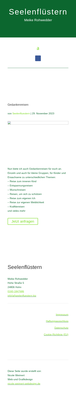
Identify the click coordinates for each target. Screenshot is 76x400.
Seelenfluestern (21, 113)
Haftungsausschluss (57, 321)
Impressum (62, 314)
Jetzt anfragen (22, 221)
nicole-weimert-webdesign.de (24, 383)
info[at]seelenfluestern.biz (22, 295)
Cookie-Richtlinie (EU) (56, 334)
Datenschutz (61, 327)
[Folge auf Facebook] (38, 58)
